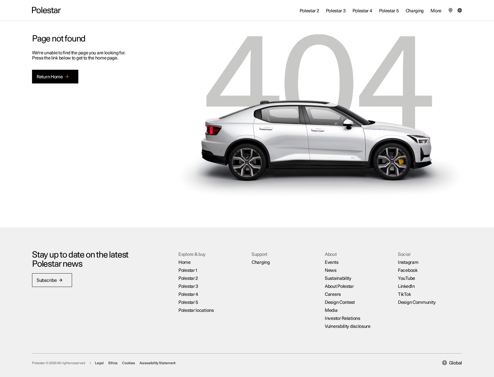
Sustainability (338, 278)
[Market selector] (459, 10)
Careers (333, 294)
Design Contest (340, 302)
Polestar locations (196, 310)
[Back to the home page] (46, 10)
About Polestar (339, 286)
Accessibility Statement (158, 363)
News (330, 270)
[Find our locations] (450, 10)
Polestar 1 (187, 270)
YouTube (406, 278)
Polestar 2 (188, 278)
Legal (99, 363)
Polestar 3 (188, 286)
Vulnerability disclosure (347, 326)
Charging (261, 262)
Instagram (408, 262)
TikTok (404, 294)
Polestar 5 (188, 302)
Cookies (128, 363)
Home (184, 262)
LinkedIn (406, 286)
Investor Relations (342, 318)
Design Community (416, 302)
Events (331, 262)
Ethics (112, 363)
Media (331, 310)
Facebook (408, 270)
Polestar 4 (188, 294)
